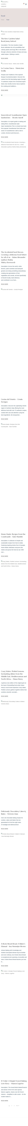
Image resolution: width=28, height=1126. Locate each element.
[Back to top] (24, 1122)
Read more (4, 58)
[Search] (20, 4)
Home (2, 19)
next (17, 1105)
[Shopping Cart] (22, 4)
